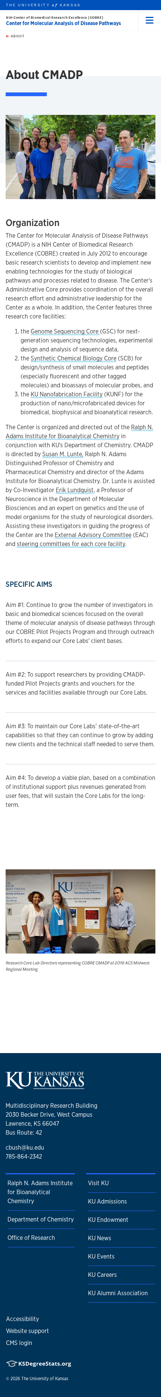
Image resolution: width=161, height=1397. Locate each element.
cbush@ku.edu (25, 1148)
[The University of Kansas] (45, 1086)
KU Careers (102, 1275)
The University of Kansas (44, 1379)
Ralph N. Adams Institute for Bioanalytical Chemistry (40, 1192)
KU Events (101, 1256)
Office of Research (31, 1238)
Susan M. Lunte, (62, 454)
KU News (99, 1238)
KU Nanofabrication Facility (67, 394)
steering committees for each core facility (71, 544)
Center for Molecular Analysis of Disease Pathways (63, 23)
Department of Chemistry (40, 1219)
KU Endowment (108, 1220)
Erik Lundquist (75, 490)
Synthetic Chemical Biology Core (73, 358)
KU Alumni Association (118, 1293)
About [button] (16, 36)
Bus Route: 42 (24, 1133)
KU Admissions (107, 1201)
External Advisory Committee (93, 535)
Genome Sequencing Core (65, 331)
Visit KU (98, 1183)
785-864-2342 (24, 1156)
